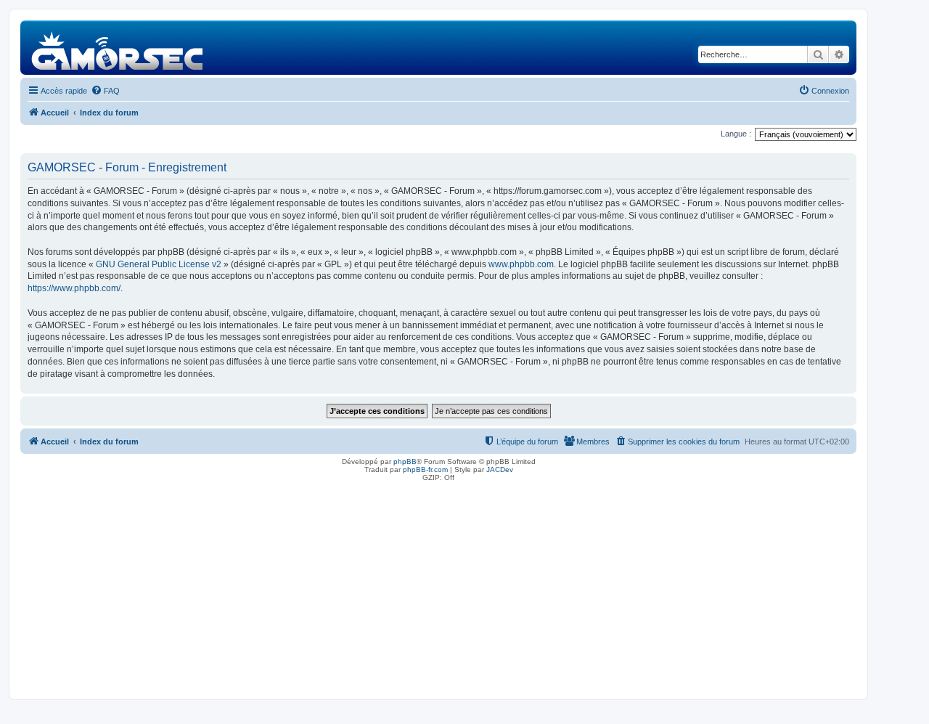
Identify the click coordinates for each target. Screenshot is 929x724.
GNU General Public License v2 (158, 264)
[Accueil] (118, 47)
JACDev (499, 469)
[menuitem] (105, 90)
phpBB (405, 461)
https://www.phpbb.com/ (74, 288)
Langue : (736, 133)
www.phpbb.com (521, 264)
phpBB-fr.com (425, 469)
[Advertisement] (438, 586)
